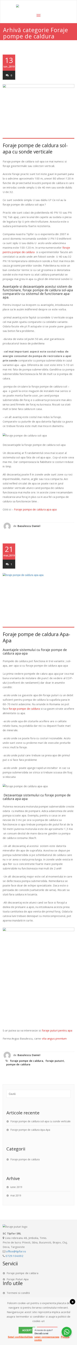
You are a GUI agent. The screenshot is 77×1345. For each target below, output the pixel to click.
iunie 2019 (16, 1187)
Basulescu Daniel (29, 526)
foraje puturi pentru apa (57, 1030)
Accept (27, 1330)
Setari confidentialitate (20, 1337)
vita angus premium (54, 1038)
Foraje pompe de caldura (25, 1159)
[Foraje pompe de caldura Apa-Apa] (38, 600)
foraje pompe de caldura (24, 708)
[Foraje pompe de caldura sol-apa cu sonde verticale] (38, 111)
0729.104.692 (14, 1256)
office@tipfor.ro (16, 1251)
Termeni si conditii (18, 1293)
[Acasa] (38, 6)
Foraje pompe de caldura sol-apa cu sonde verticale (35, 148)
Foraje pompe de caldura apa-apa (35, 509)
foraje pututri (54, 1061)
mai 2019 (15, 1195)
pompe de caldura (18, 1064)
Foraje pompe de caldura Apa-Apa (36, 637)
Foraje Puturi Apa (17, 1279)
